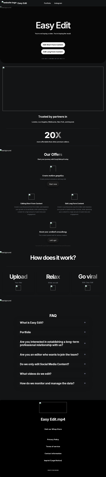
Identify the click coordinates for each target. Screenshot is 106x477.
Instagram (58, 3)
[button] (9, 3)
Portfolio (47, 3)
